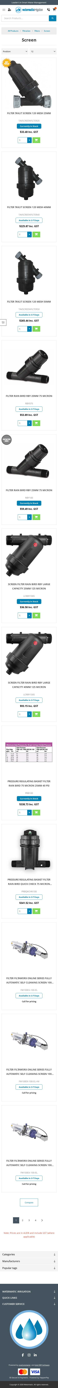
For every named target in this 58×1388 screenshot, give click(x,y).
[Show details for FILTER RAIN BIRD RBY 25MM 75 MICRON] (29, 461)
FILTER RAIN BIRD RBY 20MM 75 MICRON (29, 395)
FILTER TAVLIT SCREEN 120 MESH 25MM (29, 113)
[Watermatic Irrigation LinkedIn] (35, 1355)
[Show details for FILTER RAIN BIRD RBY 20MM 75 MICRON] (29, 367)
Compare (29, 1202)
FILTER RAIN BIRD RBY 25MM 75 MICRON (29, 490)
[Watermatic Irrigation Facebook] (23, 1355)
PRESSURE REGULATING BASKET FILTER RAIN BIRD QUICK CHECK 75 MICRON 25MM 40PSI (29, 882)
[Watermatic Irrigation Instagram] (29, 1355)
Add (36, 140)
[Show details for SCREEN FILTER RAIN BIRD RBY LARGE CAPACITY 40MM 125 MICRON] (29, 653)
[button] (29, 140)
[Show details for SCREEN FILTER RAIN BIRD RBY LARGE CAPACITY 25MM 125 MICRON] (29, 555)
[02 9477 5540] (48, 10)
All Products (13, 31)
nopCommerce (24, 1365)
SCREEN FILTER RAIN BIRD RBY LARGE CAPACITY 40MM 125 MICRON (29, 685)
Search (52, 18)
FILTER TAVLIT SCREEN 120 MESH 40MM (29, 207)
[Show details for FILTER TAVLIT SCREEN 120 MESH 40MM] (29, 178)
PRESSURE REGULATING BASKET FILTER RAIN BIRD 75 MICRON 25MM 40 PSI (29, 783)
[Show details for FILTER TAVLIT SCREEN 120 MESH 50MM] (29, 272)
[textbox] (29, 18)
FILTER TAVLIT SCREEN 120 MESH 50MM (29, 301)
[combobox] (22, 140)
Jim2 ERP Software (42, 1365)
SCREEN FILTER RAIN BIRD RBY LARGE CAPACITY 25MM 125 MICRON (29, 586)
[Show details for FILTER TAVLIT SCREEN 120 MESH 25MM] (29, 84)
